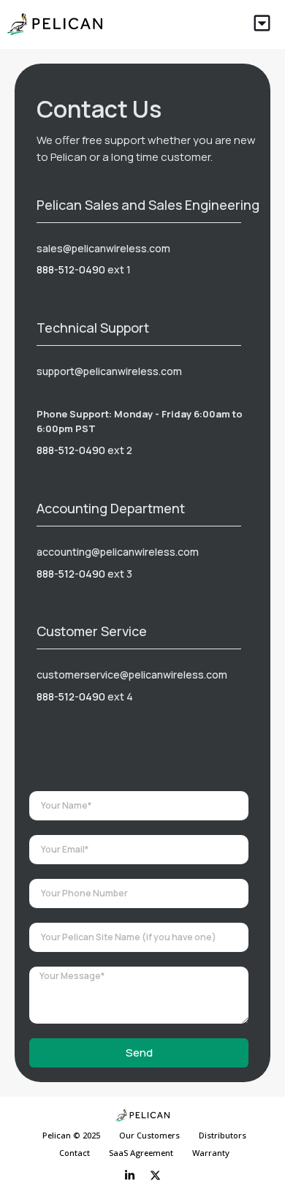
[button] (262, 24)
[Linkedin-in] (130, 1176)
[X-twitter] (156, 1176)
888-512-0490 (71, 269)
